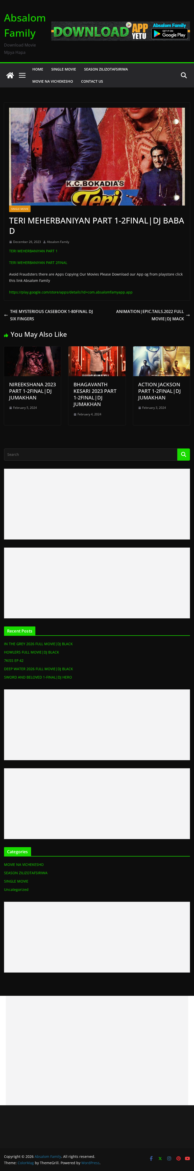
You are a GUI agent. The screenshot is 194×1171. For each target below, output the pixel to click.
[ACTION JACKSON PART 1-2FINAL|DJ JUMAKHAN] (161, 350)
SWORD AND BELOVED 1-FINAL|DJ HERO (38, 677)
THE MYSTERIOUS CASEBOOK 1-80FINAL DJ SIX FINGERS (51, 315)
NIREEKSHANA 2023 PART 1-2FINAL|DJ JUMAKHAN (32, 391)
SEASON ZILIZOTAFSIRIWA (106, 69)
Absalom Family (58, 242)
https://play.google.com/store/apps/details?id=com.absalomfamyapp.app (71, 292)
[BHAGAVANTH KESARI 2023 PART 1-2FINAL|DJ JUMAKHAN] (96, 350)
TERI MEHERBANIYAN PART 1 (33, 251)
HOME (37, 69)
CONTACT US (92, 81)
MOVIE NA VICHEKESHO (52, 81)
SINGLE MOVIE (63, 69)
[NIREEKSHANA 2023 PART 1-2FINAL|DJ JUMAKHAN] (32, 350)
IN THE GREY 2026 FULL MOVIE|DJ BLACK (38, 643)
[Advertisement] (97, 504)
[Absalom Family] (10, 75)
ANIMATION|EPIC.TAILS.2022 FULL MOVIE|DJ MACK (150, 315)
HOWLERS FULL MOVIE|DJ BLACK (31, 652)
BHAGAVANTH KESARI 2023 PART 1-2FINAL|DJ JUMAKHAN (95, 394)
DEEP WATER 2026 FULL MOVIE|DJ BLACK (38, 668)
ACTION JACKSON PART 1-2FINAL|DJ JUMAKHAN (159, 391)
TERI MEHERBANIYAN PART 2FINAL (38, 262)
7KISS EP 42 (13, 660)
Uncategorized (16, 889)
